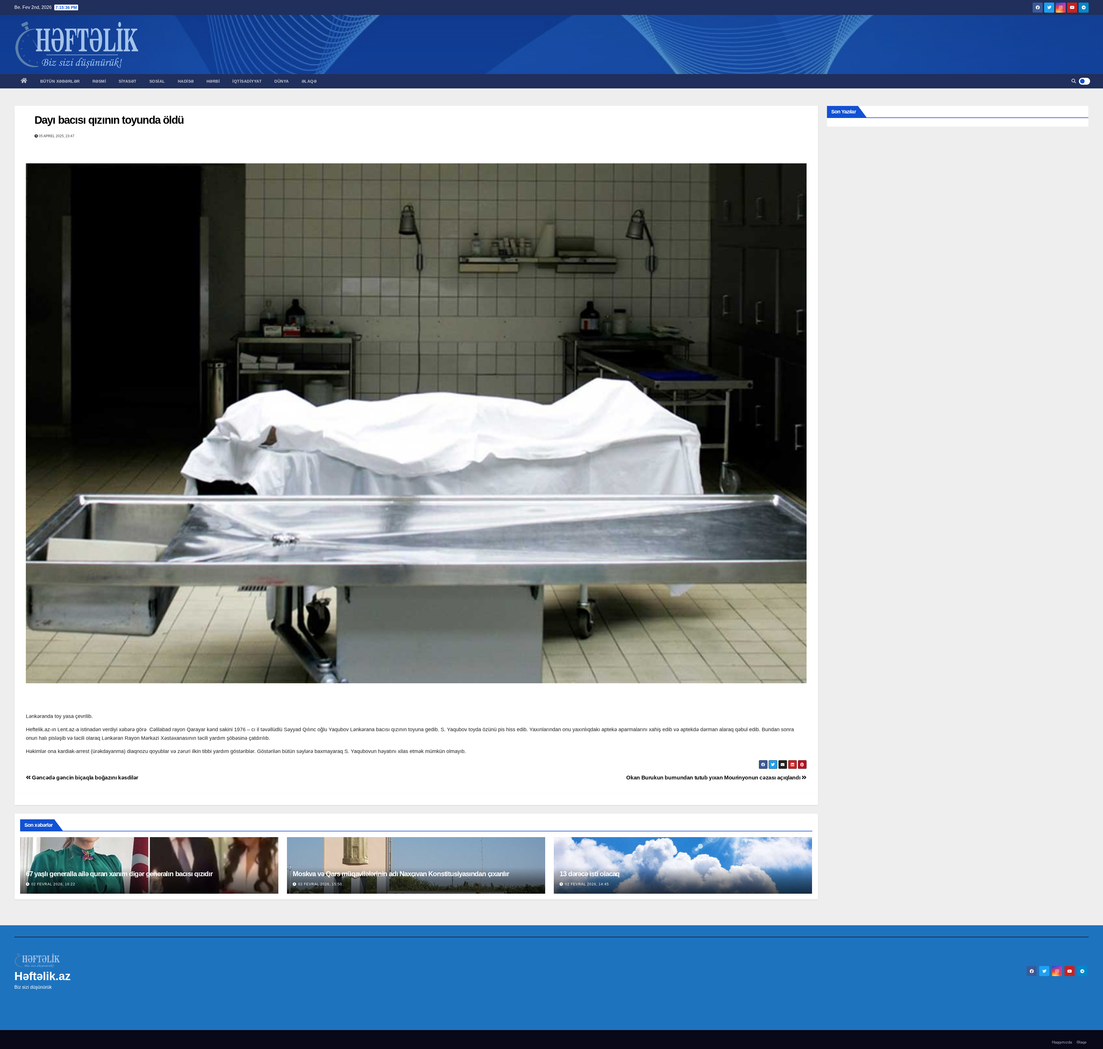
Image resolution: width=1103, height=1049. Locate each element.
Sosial (157, 81)
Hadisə (186, 81)
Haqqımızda (1062, 1042)
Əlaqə (309, 81)
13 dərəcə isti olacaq (590, 874)
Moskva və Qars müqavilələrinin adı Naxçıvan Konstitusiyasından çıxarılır (401, 874)
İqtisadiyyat (247, 81)
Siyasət (128, 81)
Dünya (281, 81)
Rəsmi (99, 81)
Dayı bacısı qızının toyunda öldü (109, 120)
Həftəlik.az (42, 976)
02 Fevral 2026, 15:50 (320, 884)
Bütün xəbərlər (60, 81)
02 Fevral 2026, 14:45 (587, 884)
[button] (1073, 81)
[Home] (24, 81)
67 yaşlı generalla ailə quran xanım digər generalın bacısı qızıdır (119, 874)
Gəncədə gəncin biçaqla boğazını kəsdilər (84, 778)
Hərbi (213, 81)
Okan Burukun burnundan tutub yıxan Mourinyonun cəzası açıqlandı (713, 778)
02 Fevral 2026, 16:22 (53, 884)
